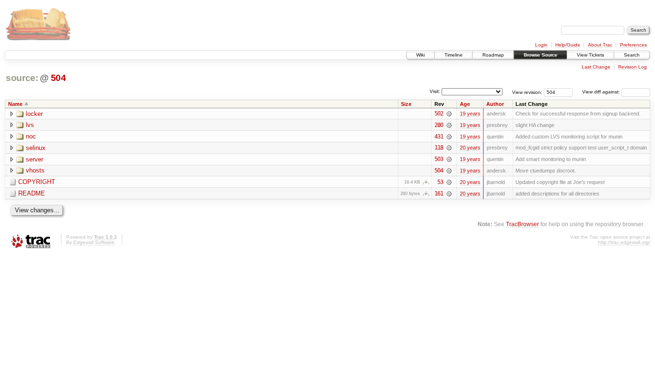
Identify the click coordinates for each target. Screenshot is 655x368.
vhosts (35, 170)
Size (406, 104)
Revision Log (632, 66)
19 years (470, 113)
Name (15, 104)
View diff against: (601, 91)
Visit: (435, 91)
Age (465, 104)
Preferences (633, 44)
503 (438, 159)
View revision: (527, 91)
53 (440, 182)
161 (438, 193)
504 (58, 78)
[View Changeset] (449, 113)
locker (34, 113)
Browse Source (540, 55)
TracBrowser (522, 224)
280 (438, 125)
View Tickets (590, 55)
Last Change (596, 66)
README (31, 193)
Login (541, 44)
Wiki (420, 55)
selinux (36, 147)
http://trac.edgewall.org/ (624, 242)
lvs (30, 124)
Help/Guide (567, 44)
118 (438, 147)
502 (438, 113)
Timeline (453, 55)
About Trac (600, 44)
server (34, 159)
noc (31, 136)
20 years (470, 147)
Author (495, 104)
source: (22, 78)
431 (438, 136)
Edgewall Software (94, 242)
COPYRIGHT (36, 181)
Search (632, 55)
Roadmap (493, 55)
